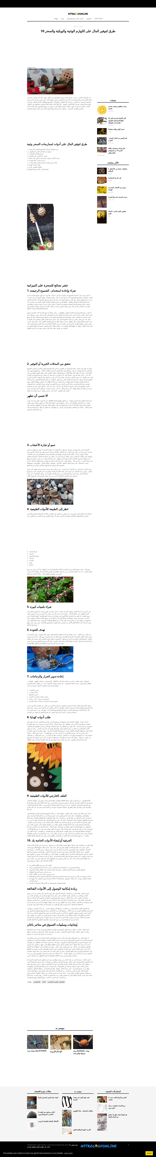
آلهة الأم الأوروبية (56, 1051)
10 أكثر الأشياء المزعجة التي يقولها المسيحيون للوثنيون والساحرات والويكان (117, 120)
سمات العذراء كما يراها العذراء (117, 197)
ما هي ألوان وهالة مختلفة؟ (116, 129)
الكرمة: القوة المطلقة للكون (82, 1130)
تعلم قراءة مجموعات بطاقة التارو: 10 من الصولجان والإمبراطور (116, 150)
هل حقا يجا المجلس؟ (114, 178)
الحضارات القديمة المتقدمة (56, 982)
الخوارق (88, 19)
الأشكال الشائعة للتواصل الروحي (48, 1121)
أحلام (44, 982)
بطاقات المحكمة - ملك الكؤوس (83, 1111)
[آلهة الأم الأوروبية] (60, 1042)
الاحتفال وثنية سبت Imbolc (37, 1051)
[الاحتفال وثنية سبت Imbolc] (37, 1042)
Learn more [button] (68, 1153)
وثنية (62, 19)
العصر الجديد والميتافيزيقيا (75, 19)
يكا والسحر (37, 982)
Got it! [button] (149, 1153)
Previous (24, 1043)
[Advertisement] (60, 49)
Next (96, 1043)
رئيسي (80, 26)
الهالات (56, 19)
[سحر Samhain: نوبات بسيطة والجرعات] (83, 1042)
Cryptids (98, 19)
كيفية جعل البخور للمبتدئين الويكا (48, 1097)
